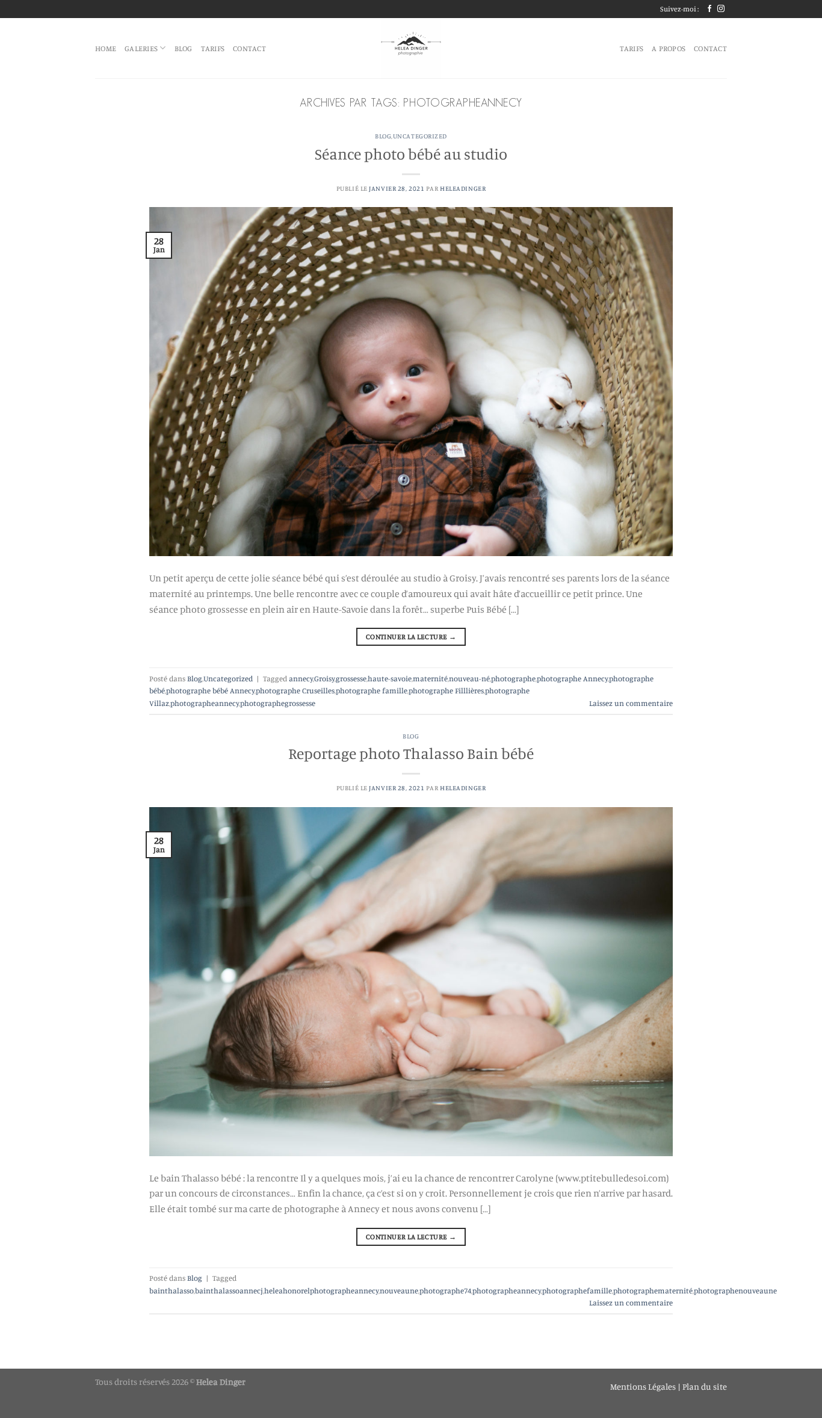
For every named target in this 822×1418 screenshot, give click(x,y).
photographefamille (577, 1290)
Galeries (141, 48)
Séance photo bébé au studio (411, 153)
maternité (430, 678)
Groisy (324, 678)
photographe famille (371, 690)
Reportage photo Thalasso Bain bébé (411, 753)
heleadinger (463, 188)
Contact (249, 48)
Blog (383, 136)
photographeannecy (204, 703)
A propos (668, 48)
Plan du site (704, 1386)
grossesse (351, 678)
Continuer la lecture (411, 636)
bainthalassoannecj (229, 1290)
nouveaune (399, 1290)
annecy (301, 678)
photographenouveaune (735, 1290)
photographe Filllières (446, 690)
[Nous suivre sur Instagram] (721, 9)
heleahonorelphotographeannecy (321, 1290)
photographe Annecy (572, 678)
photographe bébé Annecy (210, 690)
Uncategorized (420, 136)
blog (184, 48)
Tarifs (213, 48)
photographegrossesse (277, 703)
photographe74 (445, 1290)
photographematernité (653, 1290)
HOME (105, 48)
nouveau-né (469, 678)
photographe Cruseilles (295, 690)
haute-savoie (390, 678)
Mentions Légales (644, 1386)
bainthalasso (171, 1290)
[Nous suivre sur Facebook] (709, 9)
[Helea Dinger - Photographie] (411, 48)
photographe (513, 678)
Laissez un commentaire (631, 703)
